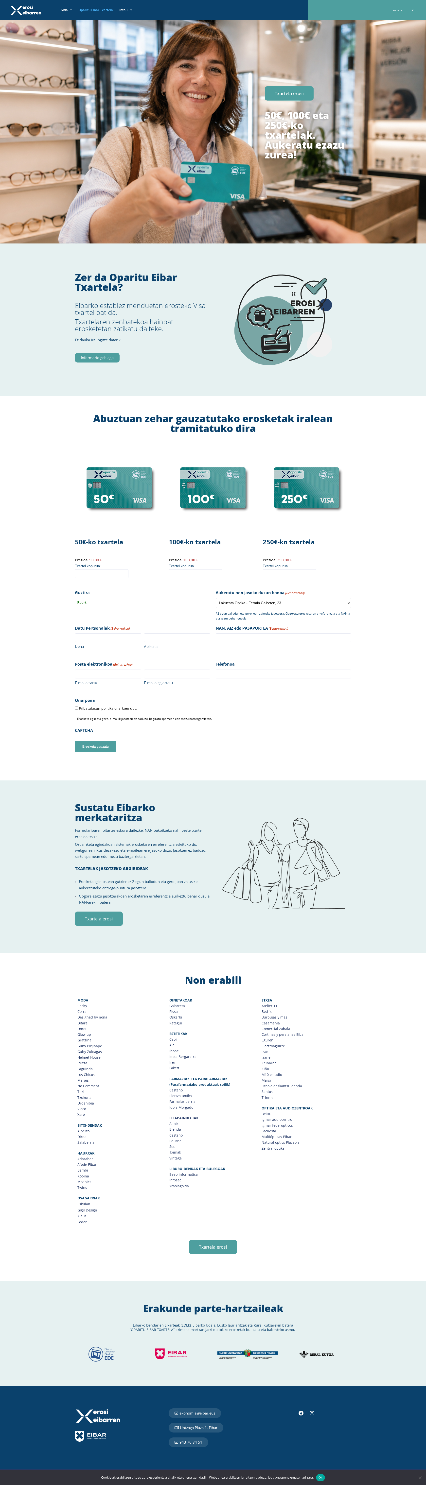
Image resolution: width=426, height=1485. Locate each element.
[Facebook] (301, 1413)
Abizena (151, 646)
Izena (79, 646)
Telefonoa (225, 664)
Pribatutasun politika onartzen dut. (108, 708)
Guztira (82, 592)
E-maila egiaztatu (158, 682)
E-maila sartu (86, 682)
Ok (321, 1477)
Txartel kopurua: (88, 566)
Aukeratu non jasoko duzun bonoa (260, 592)
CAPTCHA (84, 730)
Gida (64, 10)
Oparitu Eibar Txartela (95, 10)
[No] (419, 1477)
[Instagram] (312, 1413)
